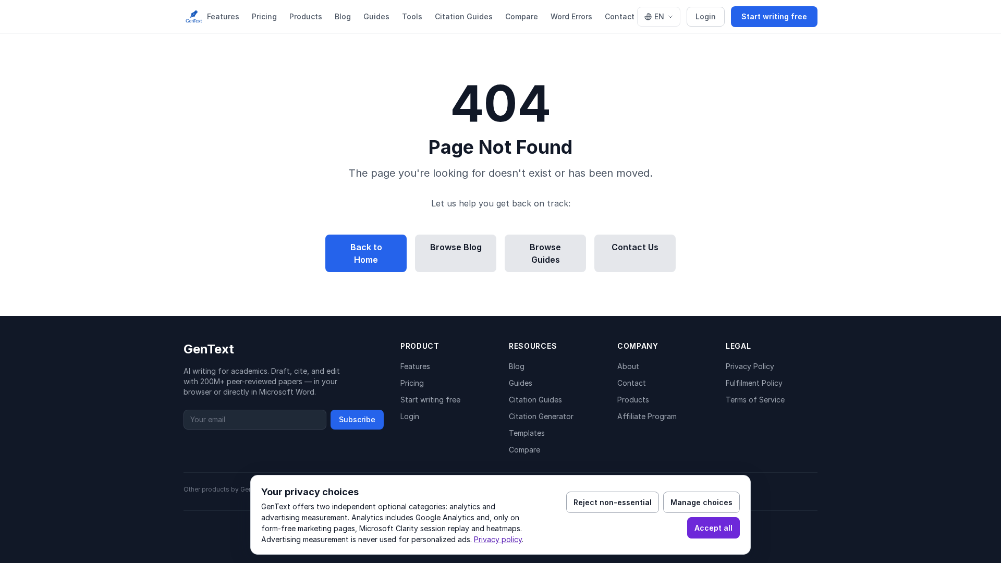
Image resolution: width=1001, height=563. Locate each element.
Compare (521, 16)
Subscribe (357, 419)
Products (305, 16)
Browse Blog (456, 247)
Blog (343, 16)
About (628, 366)
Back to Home (366, 253)
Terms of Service (755, 399)
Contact (619, 16)
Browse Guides (545, 253)
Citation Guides (464, 16)
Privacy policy (498, 539)
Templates (527, 433)
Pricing (264, 16)
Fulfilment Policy (754, 382)
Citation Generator (541, 416)
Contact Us (635, 247)
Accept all (713, 527)
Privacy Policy (750, 366)
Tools (412, 16)
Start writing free (774, 16)
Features (223, 16)
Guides (376, 16)
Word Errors (571, 16)
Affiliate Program (647, 416)
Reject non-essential (612, 502)
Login (705, 16)
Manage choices (701, 502)
